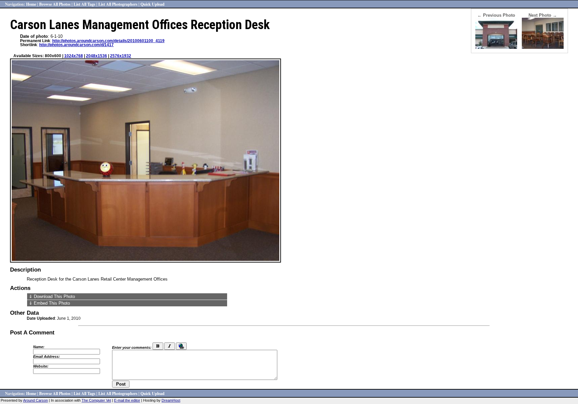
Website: (41, 366)
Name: (38, 347)
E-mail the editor (127, 400)
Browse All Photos (55, 4)
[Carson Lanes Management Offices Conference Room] (543, 47)
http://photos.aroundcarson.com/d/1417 (76, 45)
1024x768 (73, 56)
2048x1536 (96, 56)
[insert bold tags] (158, 346)
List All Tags (84, 4)
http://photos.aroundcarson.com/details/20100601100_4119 (108, 41)
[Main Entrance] (496, 47)
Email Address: (46, 357)
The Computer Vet (96, 400)
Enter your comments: (132, 347)
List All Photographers (117, 4)
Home (31, 4)
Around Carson (35, 400)
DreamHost (171, 400)
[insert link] (181, 346)
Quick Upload (152, 4)
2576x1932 (120, 56)
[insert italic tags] (169, 346)
